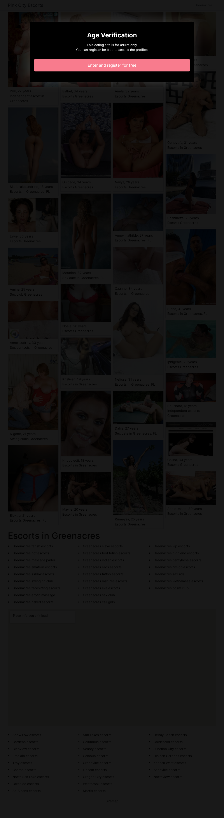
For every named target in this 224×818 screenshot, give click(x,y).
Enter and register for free (112, 65)
